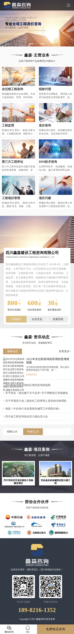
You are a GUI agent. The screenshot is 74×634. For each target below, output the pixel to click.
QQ (27, 632)
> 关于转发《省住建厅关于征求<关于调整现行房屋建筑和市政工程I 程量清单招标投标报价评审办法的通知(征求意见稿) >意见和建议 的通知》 (37, 394)
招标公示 (12, 431)
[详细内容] (31, 374)
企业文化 (37, 319)
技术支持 (50, 619)
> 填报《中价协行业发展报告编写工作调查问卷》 (32, 408)
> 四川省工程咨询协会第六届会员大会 (25, 416)
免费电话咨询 (55, 629)
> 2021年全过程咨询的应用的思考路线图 (26, 385)
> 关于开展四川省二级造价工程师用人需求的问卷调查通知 (36, 402)
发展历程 (58, 319)
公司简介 (16, 319)
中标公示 (33, 431)
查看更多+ (65, 351)
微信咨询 (9, 632)
